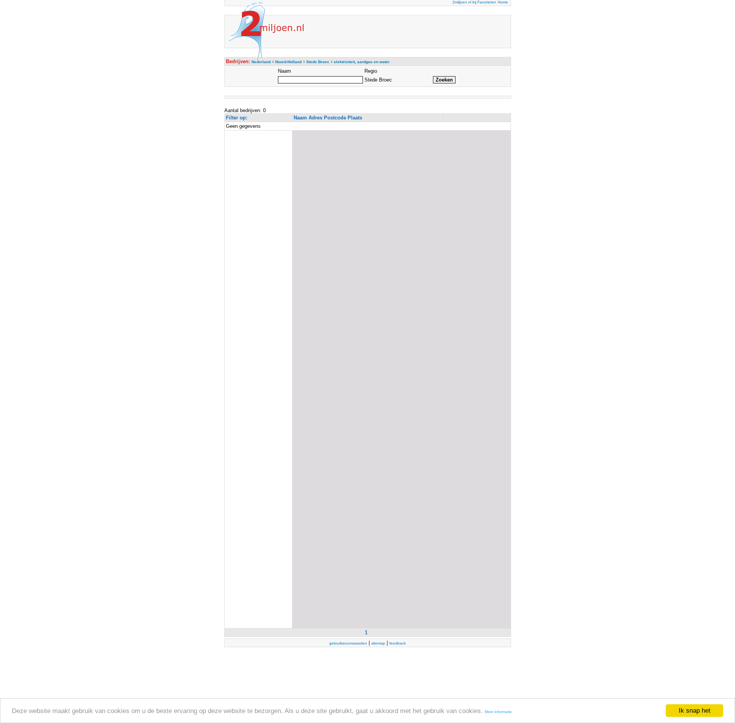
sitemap (378, 643)
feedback (397, 643)
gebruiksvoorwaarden (348, 643)
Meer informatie (498, 712)
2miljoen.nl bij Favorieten (474, 2)
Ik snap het (694, 710)
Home (503, 2)
